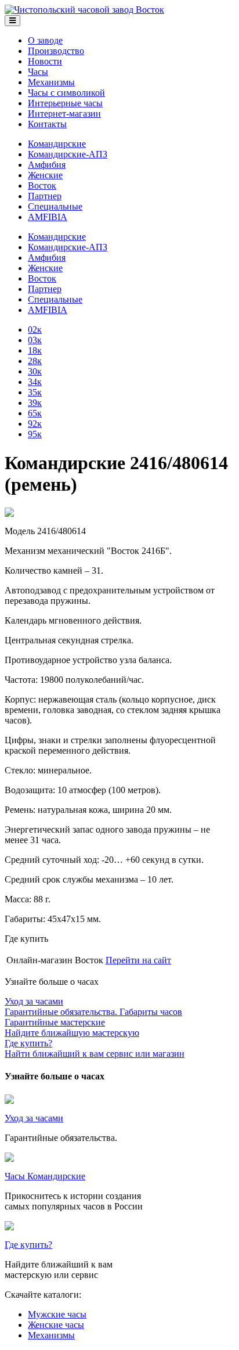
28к (35, 361)
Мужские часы (57, 1314)
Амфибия (47, 165)
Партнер (44, 196)
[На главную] (84, 10)
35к (35, 392)
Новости (45, 61)
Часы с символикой (66, 93)
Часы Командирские (45, 1176)
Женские (45, 175)
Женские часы (56, 1325)
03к (35, 340)
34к (35, 382)
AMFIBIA (47, 217)
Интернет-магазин (64, 113)
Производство (56, 51)
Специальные (55, 206)
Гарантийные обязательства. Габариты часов (93, 1006)
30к (35, 371)
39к (35, 403)
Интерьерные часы (65, 103)
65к (35, 413)
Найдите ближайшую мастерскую (72, 1027)
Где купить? (28, 1245)
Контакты (47, 124)
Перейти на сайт (138, 960)
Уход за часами (34, 1118)
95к (35, 434)
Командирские (57, 144)
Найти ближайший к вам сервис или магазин (94, 1048)
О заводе (45, 40)
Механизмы (51, 82)
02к (35, 329)
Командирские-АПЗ (67, 154)
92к (35, 424)
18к (35, 350)
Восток (42, 185)
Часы (38, 72)
